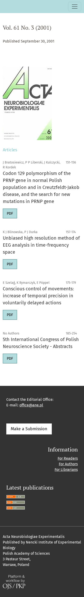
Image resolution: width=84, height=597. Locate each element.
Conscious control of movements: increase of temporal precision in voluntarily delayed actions (38, 296)
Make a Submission (29, 428)
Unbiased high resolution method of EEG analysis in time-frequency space (41, 245)
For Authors (68, 464)
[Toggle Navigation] (74, 6)
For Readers (68, 458)
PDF (10, 213)
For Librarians (66, 469)
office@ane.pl (31, 405)
